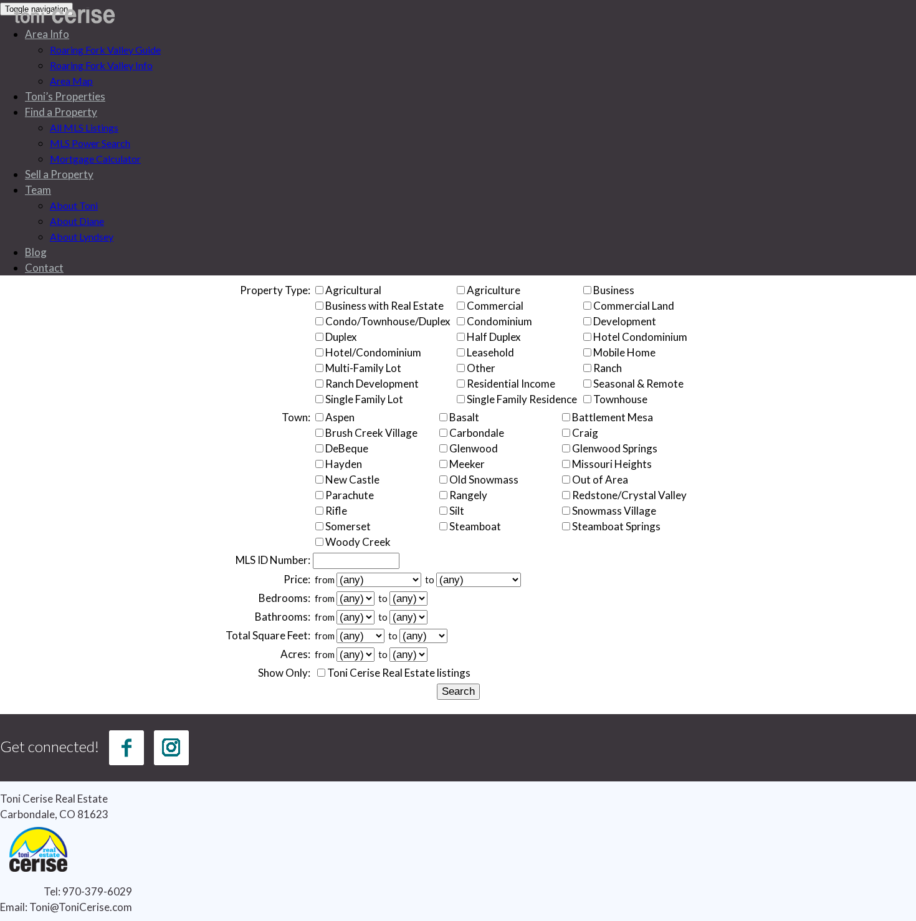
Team (38, 189)
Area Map (71, 81)
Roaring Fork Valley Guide (105, 49)
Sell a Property (59, 174)
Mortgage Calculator (95, 159)
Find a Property (61, 111)
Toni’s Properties (65, 96)
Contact (44, 267)
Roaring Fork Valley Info (101, 65)
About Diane (77, 221)
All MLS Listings (84, 127)
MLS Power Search (90, 143)
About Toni (74, 205)
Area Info (47, 34)
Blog (36, 252)
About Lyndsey (81, 236)
